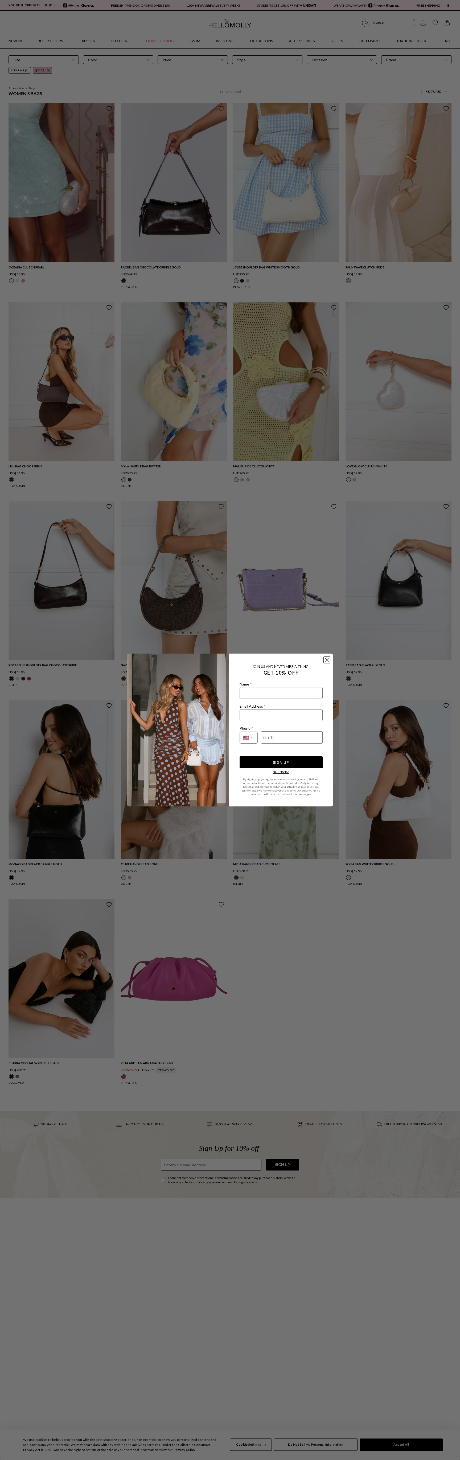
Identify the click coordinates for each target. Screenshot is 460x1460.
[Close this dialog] (327, 660)
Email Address (252, 706)
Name (246, 684)
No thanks (281, 771)
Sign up (281, 762)
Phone (246, 728)
